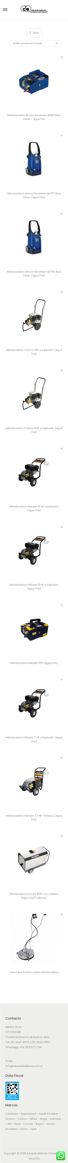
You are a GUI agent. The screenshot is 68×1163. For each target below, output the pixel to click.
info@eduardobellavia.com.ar (24, 1066)
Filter (36, 33)
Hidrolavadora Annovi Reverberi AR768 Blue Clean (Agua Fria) (34, 273)
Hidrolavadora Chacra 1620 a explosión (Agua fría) (34, 430)
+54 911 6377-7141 (31, 1047)
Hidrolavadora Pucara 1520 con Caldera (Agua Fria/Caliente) (34, 896)
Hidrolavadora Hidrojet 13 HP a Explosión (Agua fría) (33, 586)
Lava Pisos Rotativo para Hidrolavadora (34, 972)
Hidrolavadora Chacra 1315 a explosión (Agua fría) (34, 352)
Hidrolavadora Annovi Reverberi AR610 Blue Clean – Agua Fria (33, 117)
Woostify (34, 1158)
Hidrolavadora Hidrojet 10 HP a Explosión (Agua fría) (34, 508)
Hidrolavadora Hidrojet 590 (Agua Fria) (34, 663)
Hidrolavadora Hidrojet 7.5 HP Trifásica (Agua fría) (34, 817)
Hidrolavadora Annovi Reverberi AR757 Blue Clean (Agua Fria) (34, 195)
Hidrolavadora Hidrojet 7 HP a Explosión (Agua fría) (33, 739)
